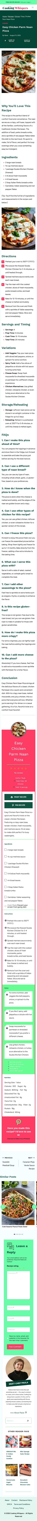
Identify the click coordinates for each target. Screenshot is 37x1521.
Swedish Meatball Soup (8, 1161)
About (7, 1500)
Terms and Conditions (22, 1504)
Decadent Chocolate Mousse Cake (25, 1482)
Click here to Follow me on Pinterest (18, 1138)
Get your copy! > (18, 2)
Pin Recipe (20, 805)
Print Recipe (20, 797)
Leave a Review (27, 40)
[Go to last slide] (3, 1207)
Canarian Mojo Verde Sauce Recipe (29, 1163)
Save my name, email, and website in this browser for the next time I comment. (19, 1338)
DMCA (9, 1504)
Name (11, 1308)
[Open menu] (33, 7)
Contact (14, 1500)
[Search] (28, 1420)
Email (11, 1318)
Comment (12, 1273)
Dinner (5, 23)
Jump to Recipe (11, 40)
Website (11, 1329)
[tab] (14, 1234)
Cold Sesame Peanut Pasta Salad (14, 1227)
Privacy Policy (18, 1508)
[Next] (34, 1207)
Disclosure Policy (25, 1500)
